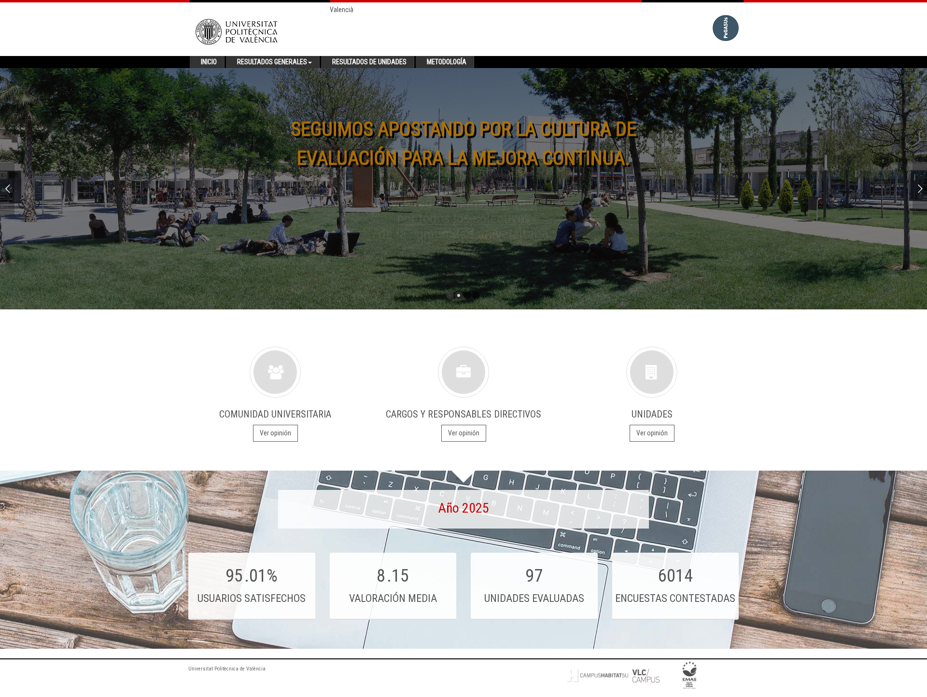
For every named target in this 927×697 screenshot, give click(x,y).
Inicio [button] (209, 62)
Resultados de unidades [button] (369, 62)
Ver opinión (275, 433)
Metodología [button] (446, 62)
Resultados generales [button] (272, 62)
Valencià (341, 10)
